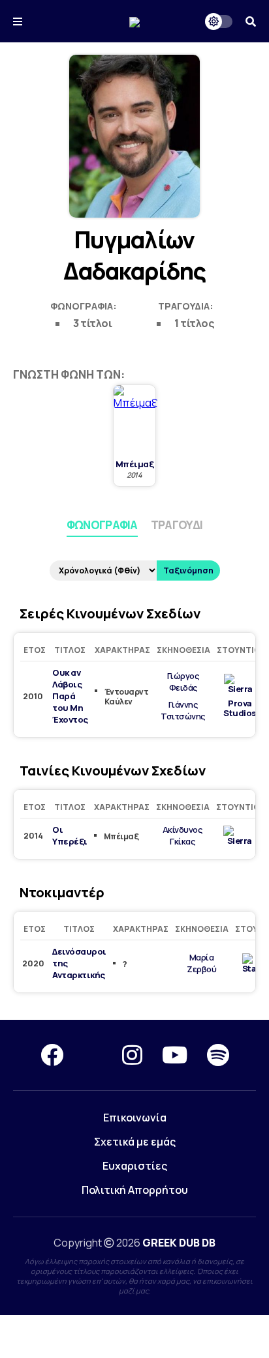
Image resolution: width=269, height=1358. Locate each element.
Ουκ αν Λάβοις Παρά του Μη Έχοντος (70, 696)
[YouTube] (174, 1055)
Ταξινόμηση (188, 570)
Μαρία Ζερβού (201, 963)
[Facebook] (51, 1055)
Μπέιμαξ (135, 464)
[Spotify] (218, 1055)
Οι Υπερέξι (69, 835)
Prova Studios (240, 708)
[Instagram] (132, 1055)
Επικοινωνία (134, 1117)
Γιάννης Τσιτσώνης (183, 710)
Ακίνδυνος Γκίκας (183, 835)
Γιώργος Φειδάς (183, 681)
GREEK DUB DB (178, 1242)
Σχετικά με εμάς (135, 1141)
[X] (93, 1055)
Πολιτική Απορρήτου (135, 1190)
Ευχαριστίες (135, 1166)
